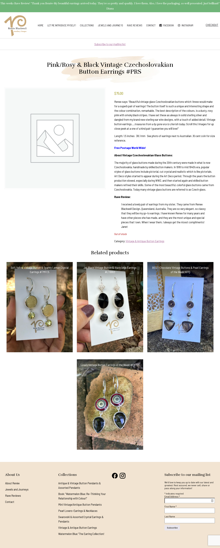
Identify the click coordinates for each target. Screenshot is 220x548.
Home (40, 25)
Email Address (172, 496)
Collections (87, 25)
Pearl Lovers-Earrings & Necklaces (77, 510)
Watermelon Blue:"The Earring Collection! (81, 533)
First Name (170, 506)
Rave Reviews (134, 25)
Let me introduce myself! (61, 25)
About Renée (12, 483)
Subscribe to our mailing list (110, 44)
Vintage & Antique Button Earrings (145, 241)
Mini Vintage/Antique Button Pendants (80, 504)
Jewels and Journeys (110, 25)
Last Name (169, 516)
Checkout (212, 25)
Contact (151, 25)
